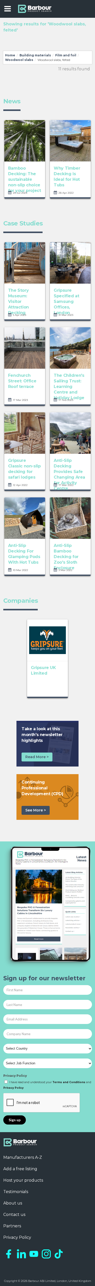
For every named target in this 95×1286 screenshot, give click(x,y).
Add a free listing (20, 1168)
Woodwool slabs (19, 60)
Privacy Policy (15, 1076)
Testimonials (15, 1191)
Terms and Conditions (68, 1082)
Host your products (23, 1180)
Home (10, 55)
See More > (35, 810)
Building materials (35, 55)
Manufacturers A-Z (22, 1157)
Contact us (14, 1214)
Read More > (37, 757)
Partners (12, 1226)
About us (12, 1203)
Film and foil (65, 55)
